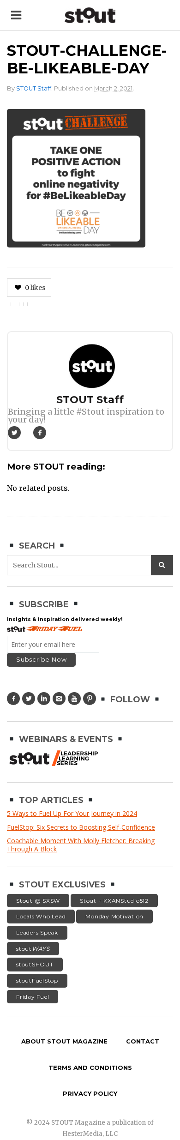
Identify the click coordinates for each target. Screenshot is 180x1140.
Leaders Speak (37, 932)
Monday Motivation (114, 916)
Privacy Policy (90, 1093)
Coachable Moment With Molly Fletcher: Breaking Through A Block (81, 844)
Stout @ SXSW (38, 900)
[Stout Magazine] (90, 15)
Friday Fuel (32, 996)
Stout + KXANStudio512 (114, 900)
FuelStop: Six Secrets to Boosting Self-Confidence (81, 827)
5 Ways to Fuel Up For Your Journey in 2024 (72, 813)
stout (33, 948)
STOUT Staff (33, 88)
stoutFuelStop (37, 980)
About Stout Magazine (64, 1041)
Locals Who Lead (41, 916)
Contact (142, 1041)
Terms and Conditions (90, 1067)
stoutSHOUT (35, 964)
